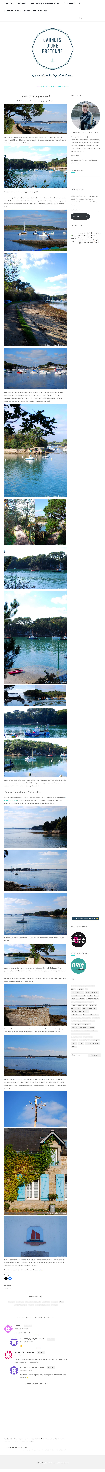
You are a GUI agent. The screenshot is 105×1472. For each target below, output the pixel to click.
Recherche (95, 1055)
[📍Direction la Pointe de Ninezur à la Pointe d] (96, 325)
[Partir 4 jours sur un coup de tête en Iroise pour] (75, 837)
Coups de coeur (92, 998)
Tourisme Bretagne (42, 1305)
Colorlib (51, 1462)
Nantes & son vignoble (79, 1021)
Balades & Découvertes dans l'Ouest (52, 86)
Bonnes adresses (77, 992)
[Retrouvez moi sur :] (78, 966)
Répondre (28, 1326)
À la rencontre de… (72, 3)
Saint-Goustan (76, 1037)
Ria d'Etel (85, 1034)
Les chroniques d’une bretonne (45, 3)
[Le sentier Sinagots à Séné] (35, 119)
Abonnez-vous (80, 216)
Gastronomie (75, 1008)
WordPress (65, 1462)
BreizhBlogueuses (91, 992)
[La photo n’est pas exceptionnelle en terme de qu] (85, 639)
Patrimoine (75, 1024)
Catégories (21, 3)
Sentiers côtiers (20, 1305)
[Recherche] (99, 18)
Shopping (96, 1040)
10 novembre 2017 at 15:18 (27, 1342)
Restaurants (75, 1034)
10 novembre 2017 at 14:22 (21, 1328)
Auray (73, 989)
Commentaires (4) (35, 1296)
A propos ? (8, 3)
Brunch (82, 995)
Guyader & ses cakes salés (16, 1447)
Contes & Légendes (78, 998)
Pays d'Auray (85, 1024)
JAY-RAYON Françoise (24, 1352)
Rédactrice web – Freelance (35, 11)
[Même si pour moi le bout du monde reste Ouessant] (85, 311)
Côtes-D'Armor (76, 1002)
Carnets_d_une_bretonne (44, 101)
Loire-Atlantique (77, 1018)
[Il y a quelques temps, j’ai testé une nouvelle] (96, 610)
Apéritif (92, 986)
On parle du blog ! (12, 11)
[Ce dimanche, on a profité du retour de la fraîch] (96, 846)
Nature (54, 1302)
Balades (11, 1302)
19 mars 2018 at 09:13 (20, 1355)
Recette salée (76, 1030)
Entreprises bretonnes (79, 1005)
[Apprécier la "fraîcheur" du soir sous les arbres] (85, 800)
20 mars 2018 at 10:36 (26, 1370)
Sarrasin (74, 1040)
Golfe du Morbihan (33, 1302)
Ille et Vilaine (76, 1014)
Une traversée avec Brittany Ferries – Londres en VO (45, 1450)
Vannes (54, 1305)
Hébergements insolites (79, 1011)
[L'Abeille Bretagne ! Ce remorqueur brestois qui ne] (75, 587)
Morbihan (45, 1302)
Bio (86, 989)
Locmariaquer (93, 1014)
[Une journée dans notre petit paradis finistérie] (75, 374)
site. (41, 1270)
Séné (61, 1302)
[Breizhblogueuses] (78, 939)
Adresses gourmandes (79, 986)
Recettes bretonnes (90, 1030)
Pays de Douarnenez (78, 1027)
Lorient (88, 1018)
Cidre (96, 995)
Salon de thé (87, 1037)
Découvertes (88, 1002)
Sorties (30, 1305)
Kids (84, 1014)
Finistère (93, 1005)
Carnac (89, 995)
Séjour (81, 1043)
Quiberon (91, 1027)
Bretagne (20, 1302)
